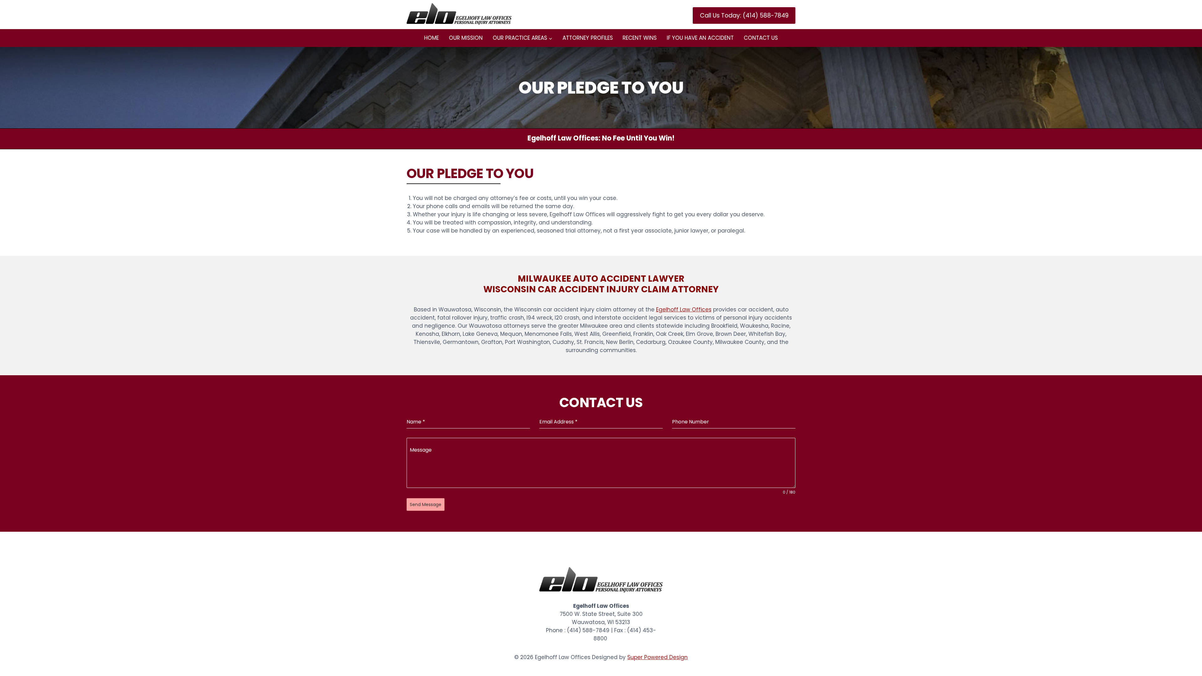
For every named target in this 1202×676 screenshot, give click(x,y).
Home (431, 38)
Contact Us (761, 38)
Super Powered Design (657, 657)
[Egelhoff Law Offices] (459, 14)
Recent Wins (640, 38)
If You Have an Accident (700, 38)
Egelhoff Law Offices (683, 309)
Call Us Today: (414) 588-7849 (744, 15)
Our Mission (466, 38)
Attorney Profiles (587, 38)
